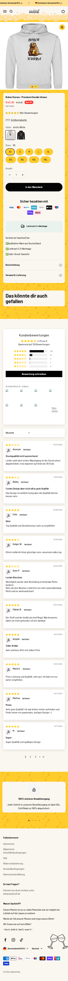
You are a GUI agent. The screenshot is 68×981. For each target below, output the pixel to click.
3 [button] (35, 756)
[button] (13, 113)
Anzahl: (9, 168)
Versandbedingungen (13, 869)
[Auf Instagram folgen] (13, 940)
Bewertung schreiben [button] (34, 373)
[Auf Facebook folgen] (5, 940)
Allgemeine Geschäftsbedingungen (14, 851)
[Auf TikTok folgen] (21, 940)
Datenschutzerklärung (14, 874)
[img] (12, 445)
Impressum (8, 843)
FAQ (5, 858)
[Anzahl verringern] (10, 175)
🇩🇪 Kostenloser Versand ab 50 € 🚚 (47, 3)
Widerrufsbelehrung (13, 863)
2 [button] (30, 756)
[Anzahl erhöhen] (23, 175)
